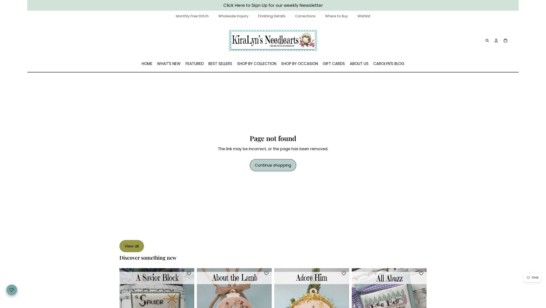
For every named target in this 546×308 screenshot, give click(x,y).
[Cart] (505, 40)
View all (132, 246)
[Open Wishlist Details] (11, 290)
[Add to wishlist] (189, 273)
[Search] (487, 40)
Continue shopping (273, 165)
